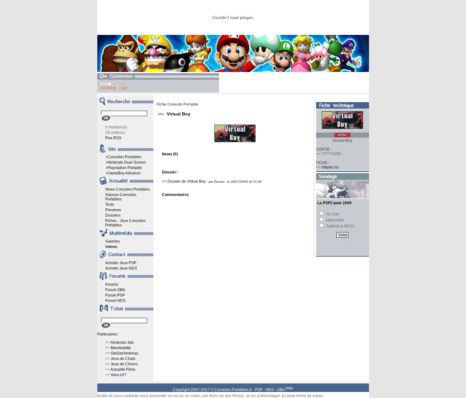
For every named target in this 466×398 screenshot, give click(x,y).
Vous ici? (118, 375)
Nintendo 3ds (122, 342)
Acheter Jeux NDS (121, 268)
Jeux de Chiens (124, 364)
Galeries (112, 241)
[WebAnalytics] (290, 390)
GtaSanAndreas (124, 353)
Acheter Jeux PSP (120, 263)
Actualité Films (122, 369)
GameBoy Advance (123, 173)
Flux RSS (113, 138)
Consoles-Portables (231, 390)
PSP (258, 390)
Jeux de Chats (123, 358)
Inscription (108, 88)
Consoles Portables (124, 157)
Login (123, 88)
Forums (111, 284)
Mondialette (121, 348)
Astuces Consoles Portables (120, 196)
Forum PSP (115, 295)
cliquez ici (330, 167)
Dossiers (112, 215)
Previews (113, 210)
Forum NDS (115, 300)
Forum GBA (115, 290)
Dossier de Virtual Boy (186, 181)
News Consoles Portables (127, 189)
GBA (281, 390)
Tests (109, 204)
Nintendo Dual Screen (126, 162)
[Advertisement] (295, 82)
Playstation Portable (124, 168)
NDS (270, 390)
